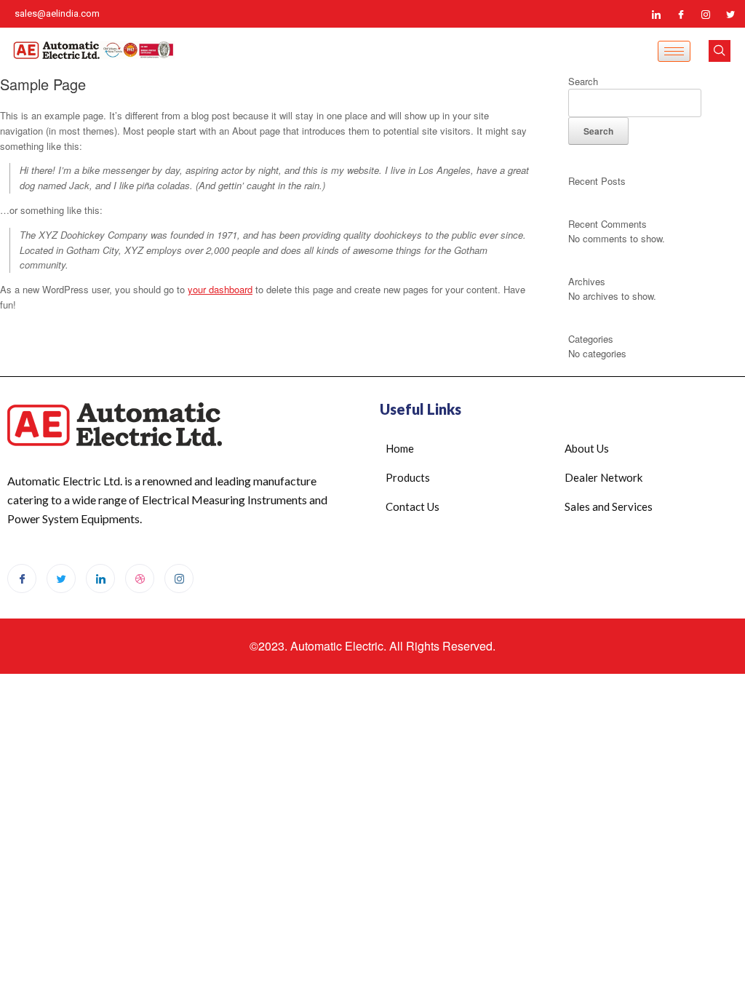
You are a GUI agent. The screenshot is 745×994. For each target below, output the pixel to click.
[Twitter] (730, 14)
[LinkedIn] (656, 14)
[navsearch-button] (719, 51)
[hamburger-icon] (674, 51)
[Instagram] (706, 14)
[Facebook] (681, 14)
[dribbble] (139, 578)
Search (583, 81)
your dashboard (220, 289)
